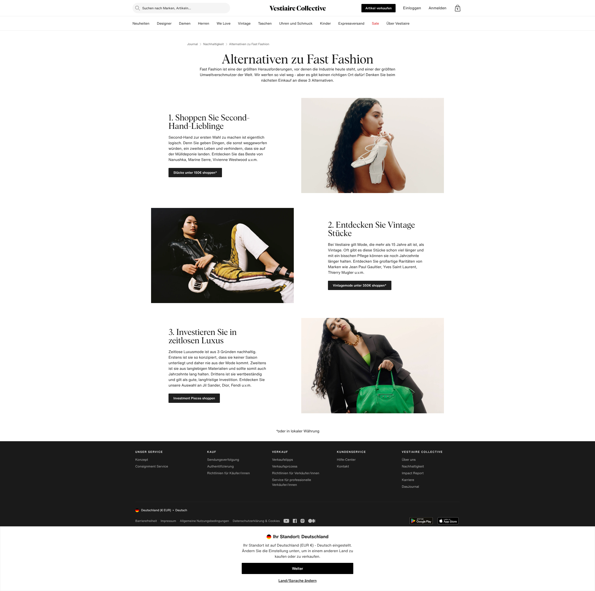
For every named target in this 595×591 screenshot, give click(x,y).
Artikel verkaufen (378, 8)
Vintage (244, 23)
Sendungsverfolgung (223, 459)
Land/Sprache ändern (297, 580)
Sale (375, 23)
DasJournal (410, 486)
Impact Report (413, 473)
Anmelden (437, 8)
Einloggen (412, 8)
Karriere (408, 479)
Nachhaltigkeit (213, 44)
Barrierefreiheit (146, 521)
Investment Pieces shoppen (194, 398)
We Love (224, 23)
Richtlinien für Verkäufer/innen (295, 473)
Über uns (409, 459)
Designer (164, 23)
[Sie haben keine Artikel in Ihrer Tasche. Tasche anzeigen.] (457, 8)
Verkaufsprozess (284, 466)
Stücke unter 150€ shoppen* (195, 172)
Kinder (325, 23)
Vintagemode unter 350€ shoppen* (360, 285)
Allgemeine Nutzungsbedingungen (204, 521)
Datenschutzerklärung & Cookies (256, 521)
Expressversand (351, 23)
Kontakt (343, 466)
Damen (185, 23)
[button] (457, 8)
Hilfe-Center (346, 459)
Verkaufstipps (282, 459)
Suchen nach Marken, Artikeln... (166, 8)
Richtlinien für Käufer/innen (228, 473)
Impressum (168, 521)
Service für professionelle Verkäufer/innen (291, 482)
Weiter (297, 568)
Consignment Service (151, 466)
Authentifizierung (220, 466)
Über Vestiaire (398, 23)
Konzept (141, 459)
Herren (203, 23)
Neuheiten (140, 23)
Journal (192, 44)
